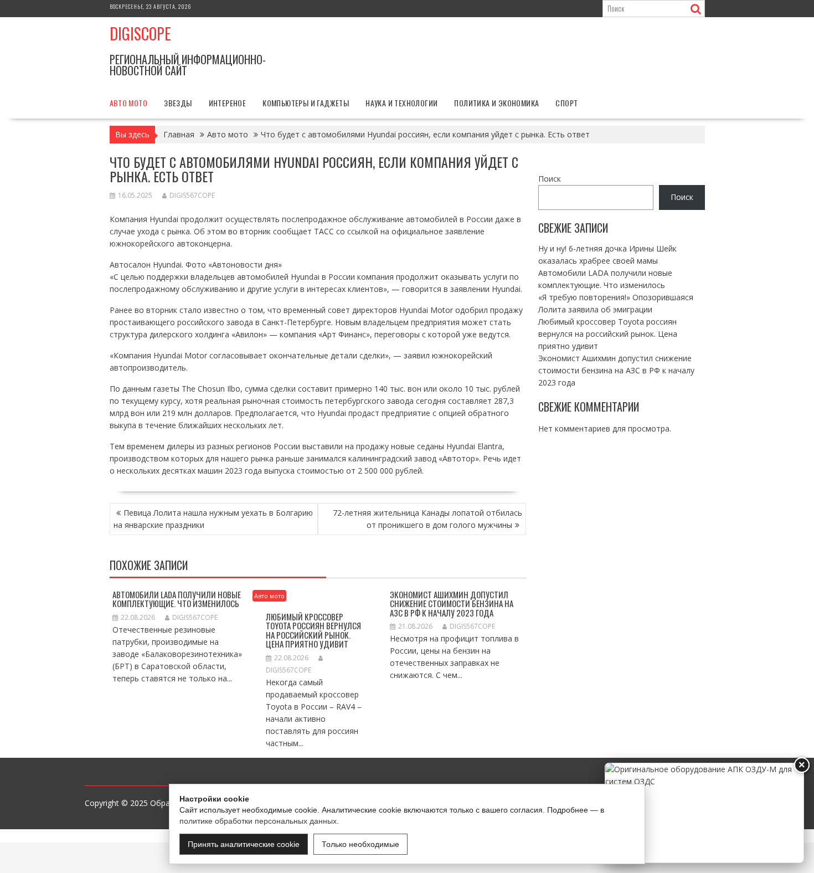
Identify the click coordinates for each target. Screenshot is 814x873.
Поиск (549, 178)
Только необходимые (360, 844)
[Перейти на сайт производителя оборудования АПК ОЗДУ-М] (704, 812)
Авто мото (129, 103)
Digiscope (140, 33)
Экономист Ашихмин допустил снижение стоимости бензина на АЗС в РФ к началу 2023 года (451, 603)
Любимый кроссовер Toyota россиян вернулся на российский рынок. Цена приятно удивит (313, 630)
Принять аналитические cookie (244, 844)
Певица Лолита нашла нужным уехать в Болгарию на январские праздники (213, 518)
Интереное (227, 103)
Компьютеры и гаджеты (305, 103)
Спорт (566, 103)
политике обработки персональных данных (258, 820)
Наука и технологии (401, 103)
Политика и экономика (496, 103)
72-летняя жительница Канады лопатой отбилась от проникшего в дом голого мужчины (427, 518)
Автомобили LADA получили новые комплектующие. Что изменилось (176, 599)
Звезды (178, 103)
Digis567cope (192, 195)
